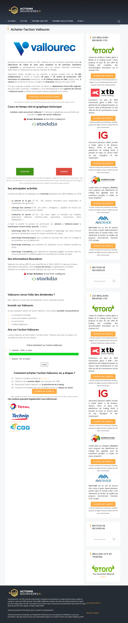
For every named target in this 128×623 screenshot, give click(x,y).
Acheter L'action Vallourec (44, 97)
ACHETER (24, 172)
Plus (80, 21)
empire (103, 577)
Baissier (15, 359)
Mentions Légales (92, 613)
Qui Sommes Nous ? (93, 603)
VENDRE (64, 172)
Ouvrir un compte (44, 391)
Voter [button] (44, 364)
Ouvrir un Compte (103, 76)
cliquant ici (45, 378)
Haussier (15, 350)
